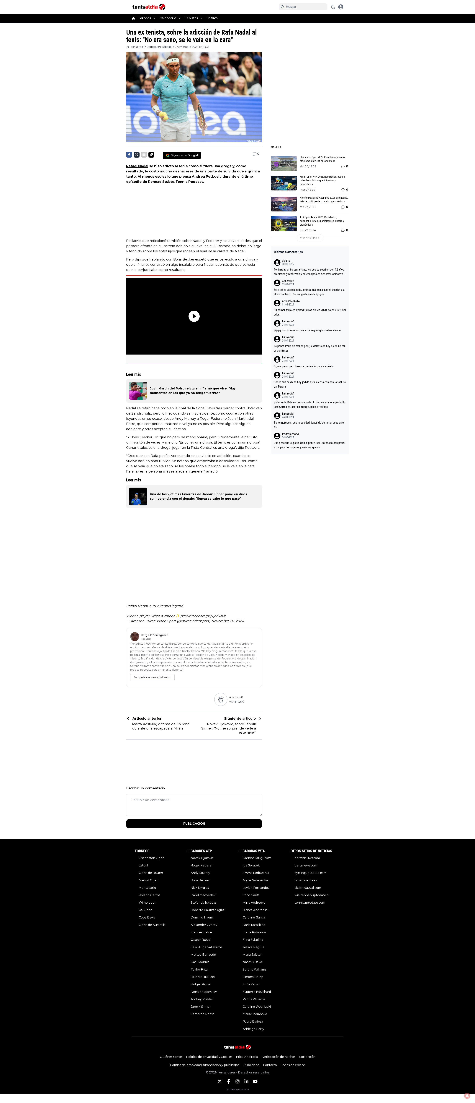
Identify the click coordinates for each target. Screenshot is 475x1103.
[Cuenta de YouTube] (255, 1081)
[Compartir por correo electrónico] (144, 155)
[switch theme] (333, 6)
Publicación (194, 823)
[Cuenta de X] (219, 1081)
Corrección (307, 1057)
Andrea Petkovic (207, 176)
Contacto (270, 1065)
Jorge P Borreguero (149, 46)
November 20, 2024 (227, 621)
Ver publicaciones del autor (152, 677)
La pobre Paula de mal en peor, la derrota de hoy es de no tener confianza (309, 348)
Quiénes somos (171, 1057)
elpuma (286, 260)
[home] (133, 18)
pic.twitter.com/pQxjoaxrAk (203, 616)
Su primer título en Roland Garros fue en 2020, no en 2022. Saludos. (310, 312)
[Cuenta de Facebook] (228, 1081)
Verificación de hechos (278, 1057)
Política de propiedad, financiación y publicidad (205, 1065)
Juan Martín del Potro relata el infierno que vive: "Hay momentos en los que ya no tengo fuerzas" (193, 391)
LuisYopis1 (288, 321)
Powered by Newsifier (237, 1089)
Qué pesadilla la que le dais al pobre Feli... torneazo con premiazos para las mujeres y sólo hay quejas (309, 445)
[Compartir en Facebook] (129, 155)
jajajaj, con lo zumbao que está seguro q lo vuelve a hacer (307, 330)
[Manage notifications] (467, 1096)
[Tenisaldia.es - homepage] (149, 7)
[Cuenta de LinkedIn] (246, 1081)
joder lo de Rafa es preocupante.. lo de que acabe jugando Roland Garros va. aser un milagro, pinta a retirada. (309, 405)
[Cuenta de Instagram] (237, 1081)
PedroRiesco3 (290, 434)
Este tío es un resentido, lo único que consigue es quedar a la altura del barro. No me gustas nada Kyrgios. (309, 292)
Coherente (288, 280)
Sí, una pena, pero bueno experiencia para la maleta (303, 366)
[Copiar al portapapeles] (151, 155)
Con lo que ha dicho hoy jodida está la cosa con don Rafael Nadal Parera (310, 384)
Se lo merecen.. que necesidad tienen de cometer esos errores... (309, 425)
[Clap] (220, 699)
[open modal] (340, 6)
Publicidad (251, 1065)
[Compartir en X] (137, 155)
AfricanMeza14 (291, 301)
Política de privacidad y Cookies (209, 1057)
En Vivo (212, 18)
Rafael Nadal (137, 166)
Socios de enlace (293, 1065)
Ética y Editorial (247, 1057)
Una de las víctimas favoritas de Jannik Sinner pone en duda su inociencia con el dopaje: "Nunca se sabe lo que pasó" (198, 496)
